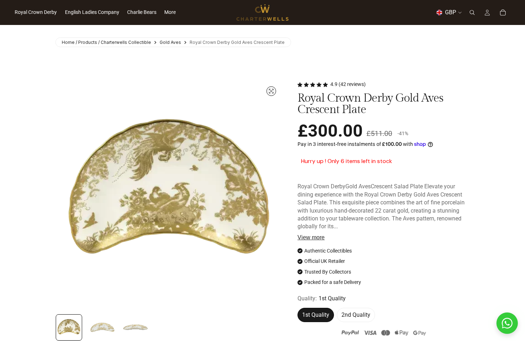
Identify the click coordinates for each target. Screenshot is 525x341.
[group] (69, 327)
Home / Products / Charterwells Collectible (106, 42)
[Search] (472, 12)
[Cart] (503, 12)
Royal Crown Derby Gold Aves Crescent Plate (237, 42)
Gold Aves (170, 42)
